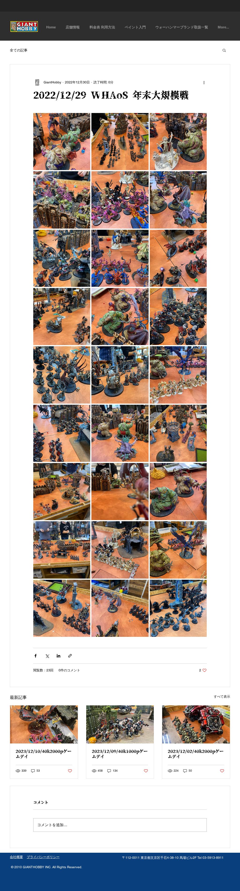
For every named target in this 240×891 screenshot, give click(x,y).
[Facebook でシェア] (35, 656)
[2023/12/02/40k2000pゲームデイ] (196, 724)
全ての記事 (18, 50)
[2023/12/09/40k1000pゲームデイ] (120, 724)
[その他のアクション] (204, 82)
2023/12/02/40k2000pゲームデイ (196, 754)
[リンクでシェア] (70, 656)
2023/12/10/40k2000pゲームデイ (43, 754)
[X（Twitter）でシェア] (47, 656)
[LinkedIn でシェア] (58, 656)
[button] (224, 50)
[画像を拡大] (61, 141)
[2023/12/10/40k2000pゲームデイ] (44, 724)
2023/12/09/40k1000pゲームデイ (120, 754)
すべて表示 (222, 696)
